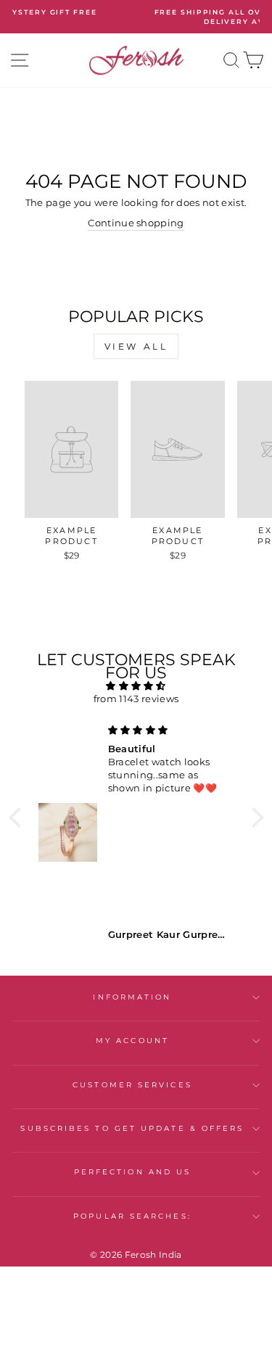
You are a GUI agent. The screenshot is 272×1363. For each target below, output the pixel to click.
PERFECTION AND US (132, 1172)
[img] (136, 686)
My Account (132, 1040)
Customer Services (132, 1085)
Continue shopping (136, 223)
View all (136, 346)
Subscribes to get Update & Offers (132, 1128)
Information (132, 997)
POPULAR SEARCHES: (132, 1216)
